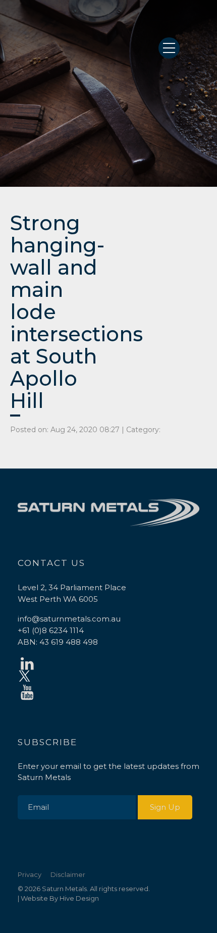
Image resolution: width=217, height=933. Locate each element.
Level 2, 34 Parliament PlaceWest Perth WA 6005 (72, 593)
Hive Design (79, 898)
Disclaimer (67, 874)
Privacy (29, 874)
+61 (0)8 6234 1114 (51, 630)
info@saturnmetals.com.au (69, 619)
